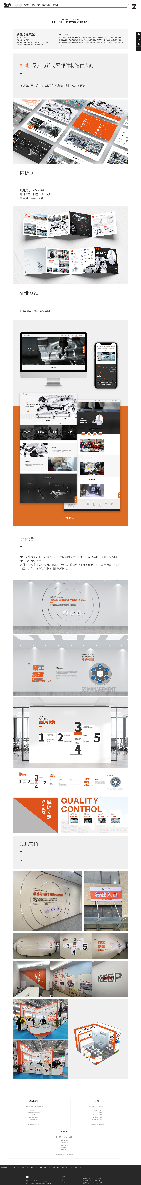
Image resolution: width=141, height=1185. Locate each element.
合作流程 (63, 1182)
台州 (63, 1167)
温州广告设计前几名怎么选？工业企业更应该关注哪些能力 (95, 1178)
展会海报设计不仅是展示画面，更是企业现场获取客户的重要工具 (97, 1182)
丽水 (58, 1167)
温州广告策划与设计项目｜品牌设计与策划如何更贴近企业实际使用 (97, 1184)
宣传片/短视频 (36, 5)
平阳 (36, 1167)
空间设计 (55, 5)
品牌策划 (26, 5)
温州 (10, 1167)
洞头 (19, 1167)
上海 (80, 1167)
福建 (50, 1167)
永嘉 (27, 1167)
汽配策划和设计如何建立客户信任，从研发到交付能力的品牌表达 (97, 1180)
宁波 (54, 1167)
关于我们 (63, 1178)
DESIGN (7, 5)
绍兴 (72, 1167)
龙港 (45, 1167)
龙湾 (32, 1167)
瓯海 (41, 1167)
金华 (67, 1167)
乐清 (14, 1167)
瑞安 (23, 1167)
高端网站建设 (46, 5)
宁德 (76, 1167)
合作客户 (63, 1180)
